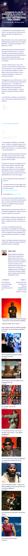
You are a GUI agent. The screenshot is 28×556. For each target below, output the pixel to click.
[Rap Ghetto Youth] (5, 3)
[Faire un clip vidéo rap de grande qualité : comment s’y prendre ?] (14, 343)
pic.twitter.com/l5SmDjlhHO (10, 190)
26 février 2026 (16, 194)
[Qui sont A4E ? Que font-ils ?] (14, 395)
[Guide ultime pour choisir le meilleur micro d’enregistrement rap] (14, 369)
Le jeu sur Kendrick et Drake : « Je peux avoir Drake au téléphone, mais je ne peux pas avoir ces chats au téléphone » (13, 486)
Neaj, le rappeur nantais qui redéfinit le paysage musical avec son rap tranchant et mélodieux (14, 319)
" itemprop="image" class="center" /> (11, 323)
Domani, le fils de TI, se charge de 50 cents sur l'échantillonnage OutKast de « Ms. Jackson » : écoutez (21, 285)
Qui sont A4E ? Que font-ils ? (9, 406)
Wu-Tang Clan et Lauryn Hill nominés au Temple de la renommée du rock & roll (7, 284)
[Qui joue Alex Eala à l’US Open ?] (14, 526)
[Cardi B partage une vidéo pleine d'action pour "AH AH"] (14, 500)
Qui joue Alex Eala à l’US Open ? (9, 538)
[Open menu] (25, 4)
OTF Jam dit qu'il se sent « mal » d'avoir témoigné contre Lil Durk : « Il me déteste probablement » (12, 432)
